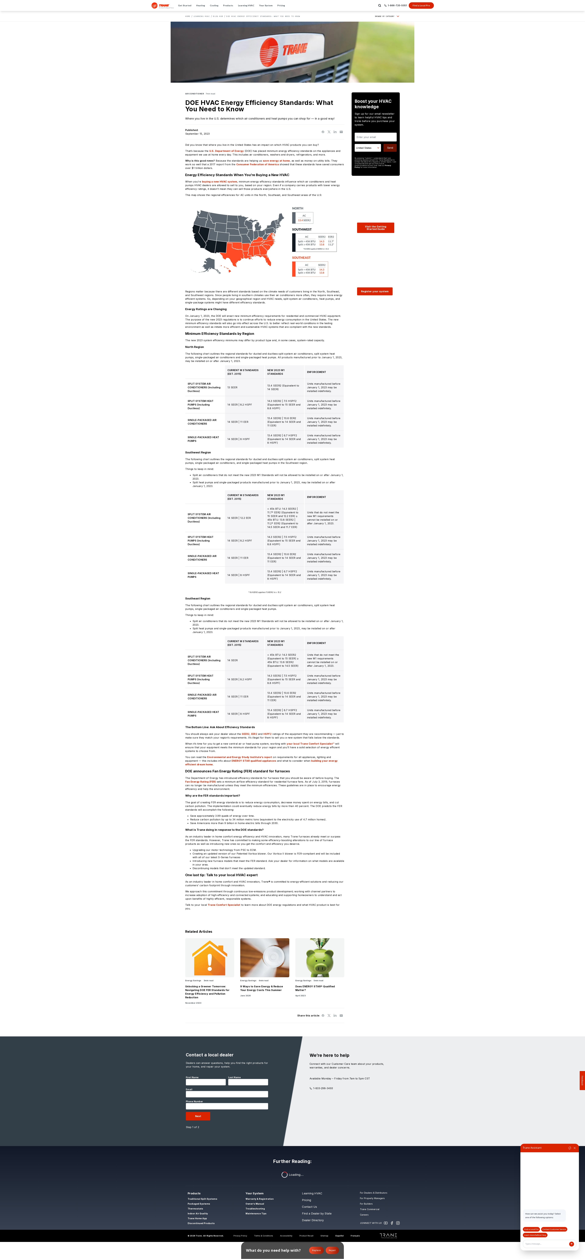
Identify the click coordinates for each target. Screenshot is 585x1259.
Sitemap (324, 1236)
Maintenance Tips (256, 1213)
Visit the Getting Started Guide (375, 228)
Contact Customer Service (554, 1229)
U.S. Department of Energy (226, 150)
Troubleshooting (255, 1208)
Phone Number (194, 1101)
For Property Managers (372, 1198)
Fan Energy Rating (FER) (200, 781)
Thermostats (195, 1208)
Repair (332, 1250)
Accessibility (286, 1236)
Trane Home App (197, 1218)
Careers (364, 1214)
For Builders (366, 1203)
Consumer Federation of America (257, 164)
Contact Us (309, 1206)
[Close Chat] (574, 1148)
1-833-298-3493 (323, 1088)
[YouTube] (386, 1223)
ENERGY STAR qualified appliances (254, 760)
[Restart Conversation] (569, 1148)
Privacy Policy (240, 1236)
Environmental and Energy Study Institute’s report (239, 757)
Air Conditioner (194, 94)
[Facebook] (392, 1223)
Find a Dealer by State (317, 1213)
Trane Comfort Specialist (224, 904)
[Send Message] (571, 1244)
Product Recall (307, 1236)
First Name (192, 1077)
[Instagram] (398, 1223)
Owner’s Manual (255, 1203)
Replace (316, 1250)
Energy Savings (193, 980)
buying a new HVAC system (219, 181)
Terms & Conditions (263, 1236)
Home (187, 16)
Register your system (375, 291)
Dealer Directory (313, 1220)
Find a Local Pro (421, 5)
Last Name (234, 1077)
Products (194, 1193)
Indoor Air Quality (198, 1213)
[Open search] (379, 5)
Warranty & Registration (260, 1199)
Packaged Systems (199, 1203)
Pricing (306, 1200)
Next (198, 1116)
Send (390, 147)
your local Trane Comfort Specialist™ (310, 743)
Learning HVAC (201, 16)
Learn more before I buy (535, 1235)
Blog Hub (218, 16)
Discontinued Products (201, 1223)
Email (189, 1089)
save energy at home (276, 160)
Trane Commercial (369, 1209)
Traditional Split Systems (202, 1199)
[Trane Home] (162, 5)
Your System (255, 1193)
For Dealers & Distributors (373, 1192)
